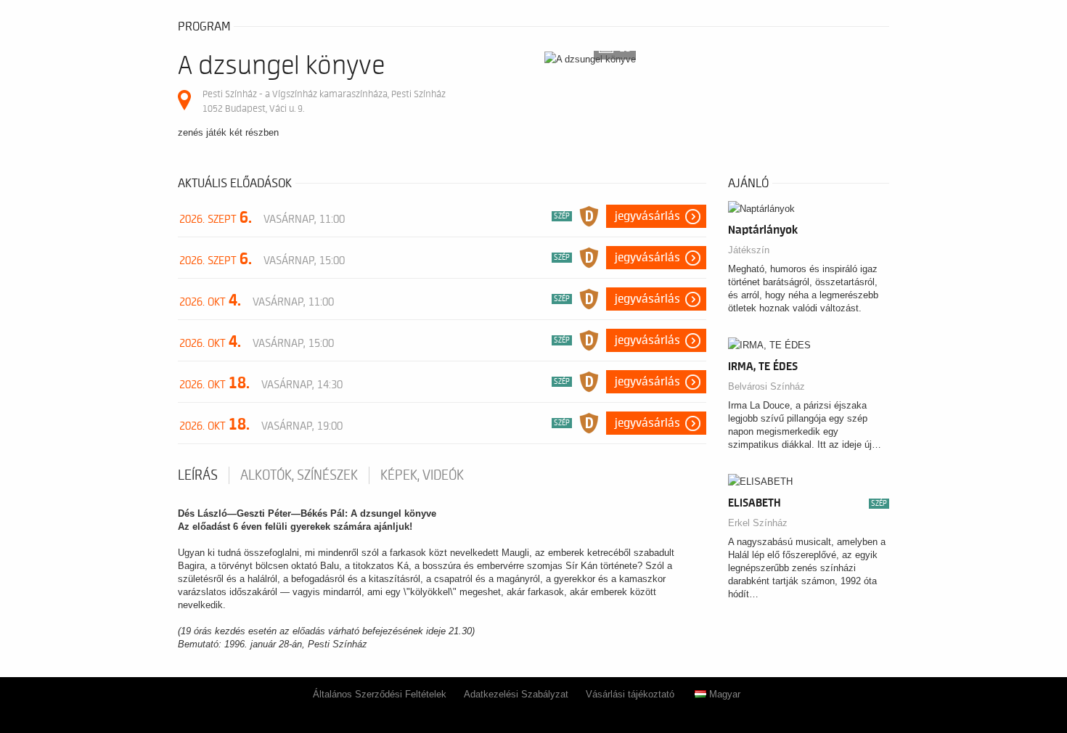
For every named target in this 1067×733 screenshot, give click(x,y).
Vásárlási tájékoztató (630, 694)
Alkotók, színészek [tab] (299, 475)
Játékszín (748, 250)
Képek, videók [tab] (422, 475)
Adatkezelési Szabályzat (516, 694)
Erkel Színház (758, 522)
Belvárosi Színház (766, 386)
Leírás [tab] (198, 475)
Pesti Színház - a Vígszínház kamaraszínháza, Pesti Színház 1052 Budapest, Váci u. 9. (324, 101)
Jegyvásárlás (647, 216)
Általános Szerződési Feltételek (379, 694)
